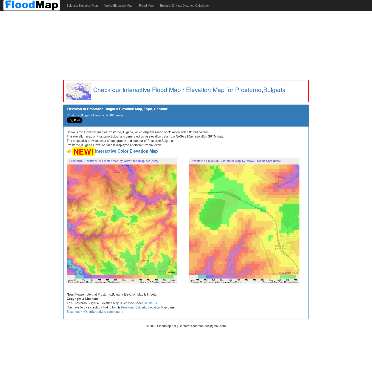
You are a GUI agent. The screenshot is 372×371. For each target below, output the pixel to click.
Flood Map (146, 5)
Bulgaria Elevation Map (82, 5)
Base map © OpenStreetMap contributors (95, 311)
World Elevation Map (118, 5)
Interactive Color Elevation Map (126, 151)
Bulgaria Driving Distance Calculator (184, 5)
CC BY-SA (150, 303)
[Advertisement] (186, 45)
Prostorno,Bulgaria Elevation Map (144, 307)
